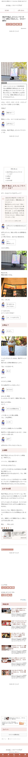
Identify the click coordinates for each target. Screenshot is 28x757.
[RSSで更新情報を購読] (11, 595)
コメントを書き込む (14, 734)
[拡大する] (25, 252)
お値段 (8, 178)
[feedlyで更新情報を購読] (8, 595)
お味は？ (9, 176)
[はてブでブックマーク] (14, 24)
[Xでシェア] (7, 24)
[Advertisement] (14, 46)
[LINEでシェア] (17, 24)
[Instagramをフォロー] (5, 595)
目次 (12, 169)
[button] (20, 24)
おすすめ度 (9, 180)
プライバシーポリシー (14, 752)
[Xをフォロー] (2, 595)
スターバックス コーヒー (8, 549)
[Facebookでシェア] (10, 24)
